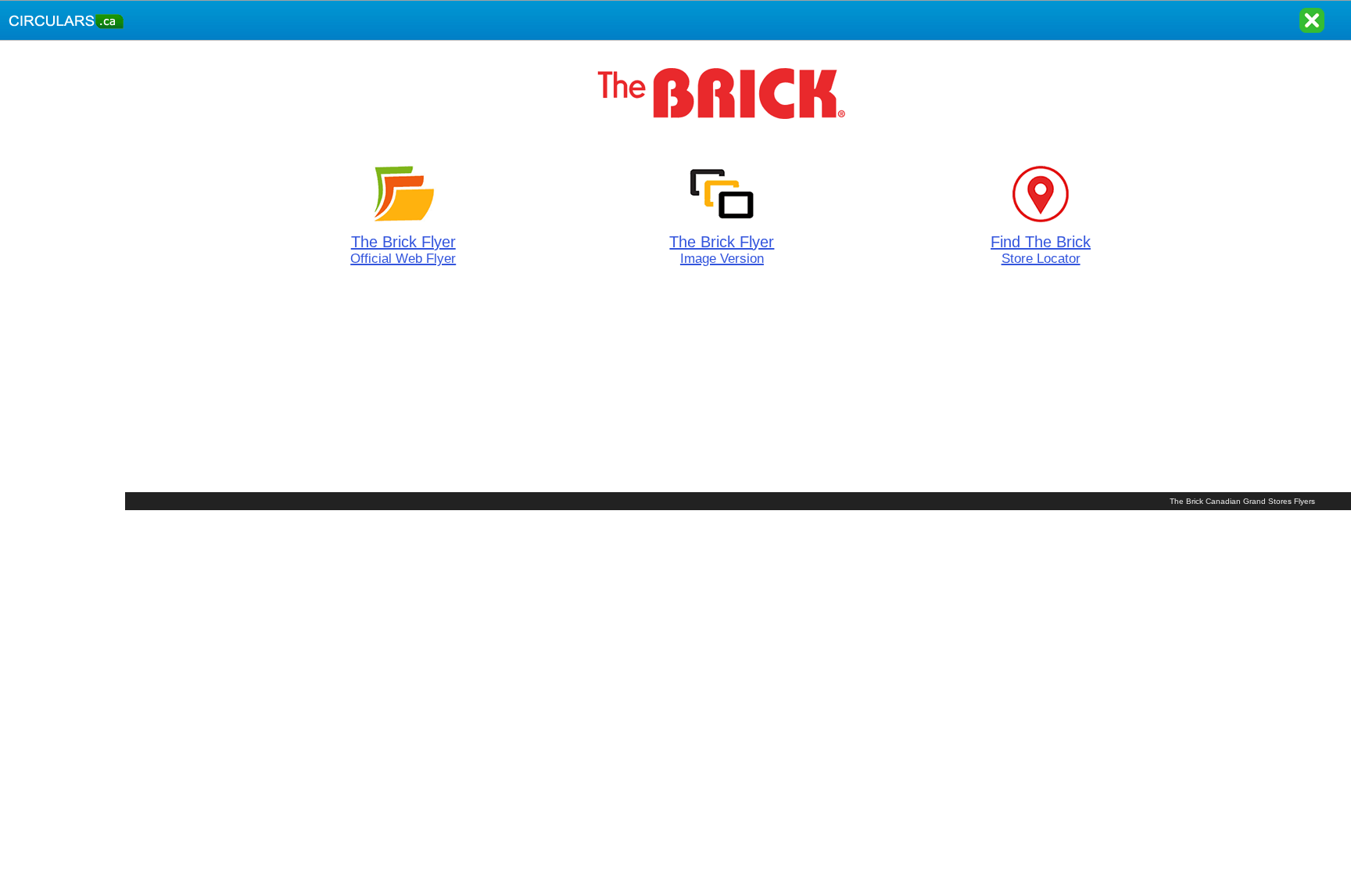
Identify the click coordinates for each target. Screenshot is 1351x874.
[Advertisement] (62, 275)
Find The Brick (1041, 249)
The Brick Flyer (403, 249)
